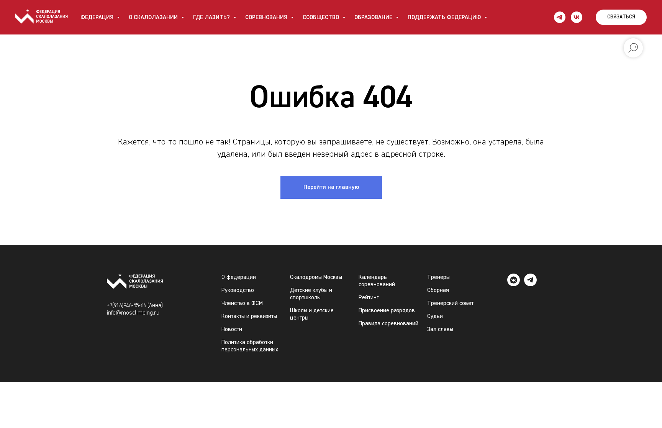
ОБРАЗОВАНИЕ (374, 17)
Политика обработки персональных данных (249, 346)
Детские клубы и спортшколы (311, 293)
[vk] (576, 17)
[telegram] (559, 17)
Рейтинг (369, 297)
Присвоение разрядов (387, 310)
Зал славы (440, 329)
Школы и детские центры (312, 314)
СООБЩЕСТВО (322, 17)
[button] (621, 17)
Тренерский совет (450, 303)
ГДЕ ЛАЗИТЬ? (212, 17)
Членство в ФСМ (242, 303)
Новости (231, 329)
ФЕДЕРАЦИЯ (97, 17)
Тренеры (438, 277)
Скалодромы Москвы (316, 277)
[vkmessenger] (513, 284)
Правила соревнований (388, 323)
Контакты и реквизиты (249, 316)
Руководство (237, 290)
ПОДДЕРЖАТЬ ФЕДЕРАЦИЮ (445, 17)
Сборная (438, 290)
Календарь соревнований (377, 280)
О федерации (238, 277)
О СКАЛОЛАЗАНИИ (154, 17)
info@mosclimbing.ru (133, 313)
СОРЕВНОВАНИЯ (267, 17)
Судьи (435, 316)
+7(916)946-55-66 (126, 305)
